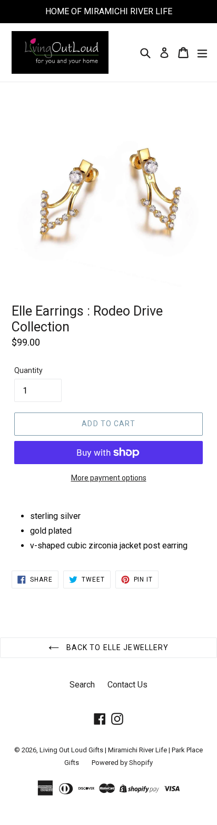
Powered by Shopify (122, 763)
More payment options (108, 478)
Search (82, 685)
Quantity (28, 370)
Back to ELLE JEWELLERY (116, 647)
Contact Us (127, 685)
